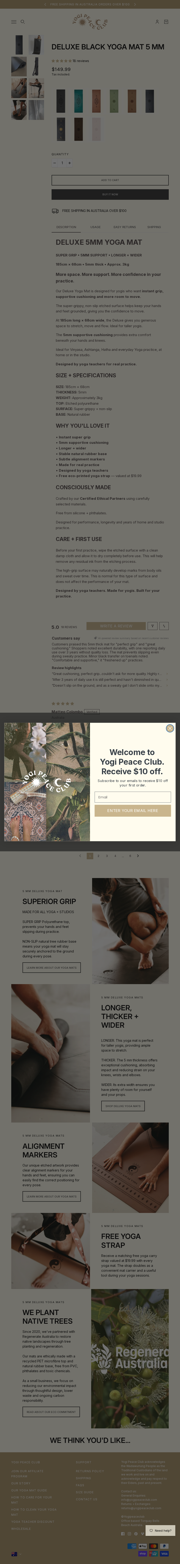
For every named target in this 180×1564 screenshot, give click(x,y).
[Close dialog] (170, 728)
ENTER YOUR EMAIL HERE (132, 810)
